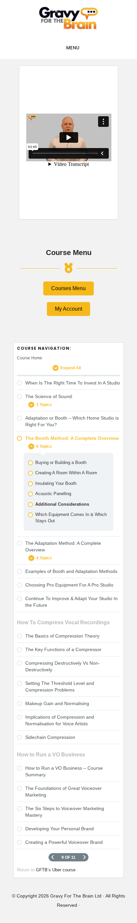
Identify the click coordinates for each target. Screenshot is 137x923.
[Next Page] (84, 857)
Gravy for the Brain (68, 18)
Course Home (29, 358)
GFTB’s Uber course (55, 869)
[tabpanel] (68, 139)
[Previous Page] (53, 857)
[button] (68, 288)
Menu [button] (73, 47)
